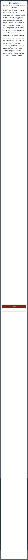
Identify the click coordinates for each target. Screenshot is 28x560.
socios (17, 9)
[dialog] (14, 280)
